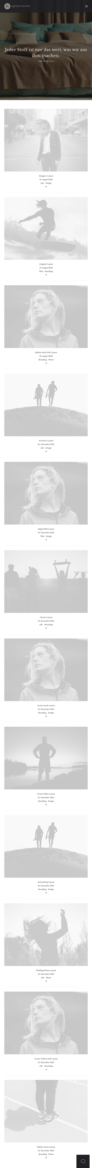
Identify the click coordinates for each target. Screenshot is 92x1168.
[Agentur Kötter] (17, 6)
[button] (86, 6)
